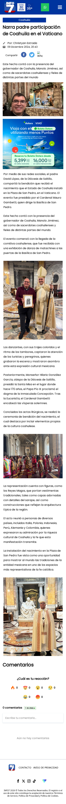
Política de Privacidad (29, 795)
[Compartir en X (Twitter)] (32, 54)
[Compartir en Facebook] (23, 54)
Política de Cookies (49, 795)
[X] (23, 781)
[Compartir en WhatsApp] (40, 54)
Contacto (25, 767)
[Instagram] (29, 781)
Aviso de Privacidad (45, 767)
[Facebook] (18, 781)
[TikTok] (34, 781)
